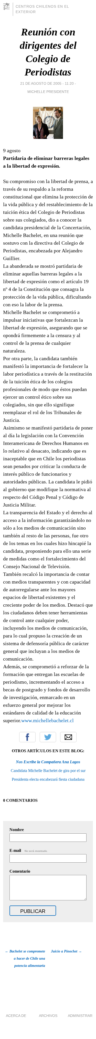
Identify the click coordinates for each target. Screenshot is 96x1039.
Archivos (48, 1016)
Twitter (48, 737)
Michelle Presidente (48, 92)
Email (68, 737)
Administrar (80, 1016)
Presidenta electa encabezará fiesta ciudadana (48, 779)
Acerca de (16, 1016)
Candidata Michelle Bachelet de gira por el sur (48, 770)
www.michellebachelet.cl (47, 720)
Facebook (27, 737)
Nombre (16, 829)
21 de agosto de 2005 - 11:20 (47, 83)
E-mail (28, 850)
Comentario (19, 871)
